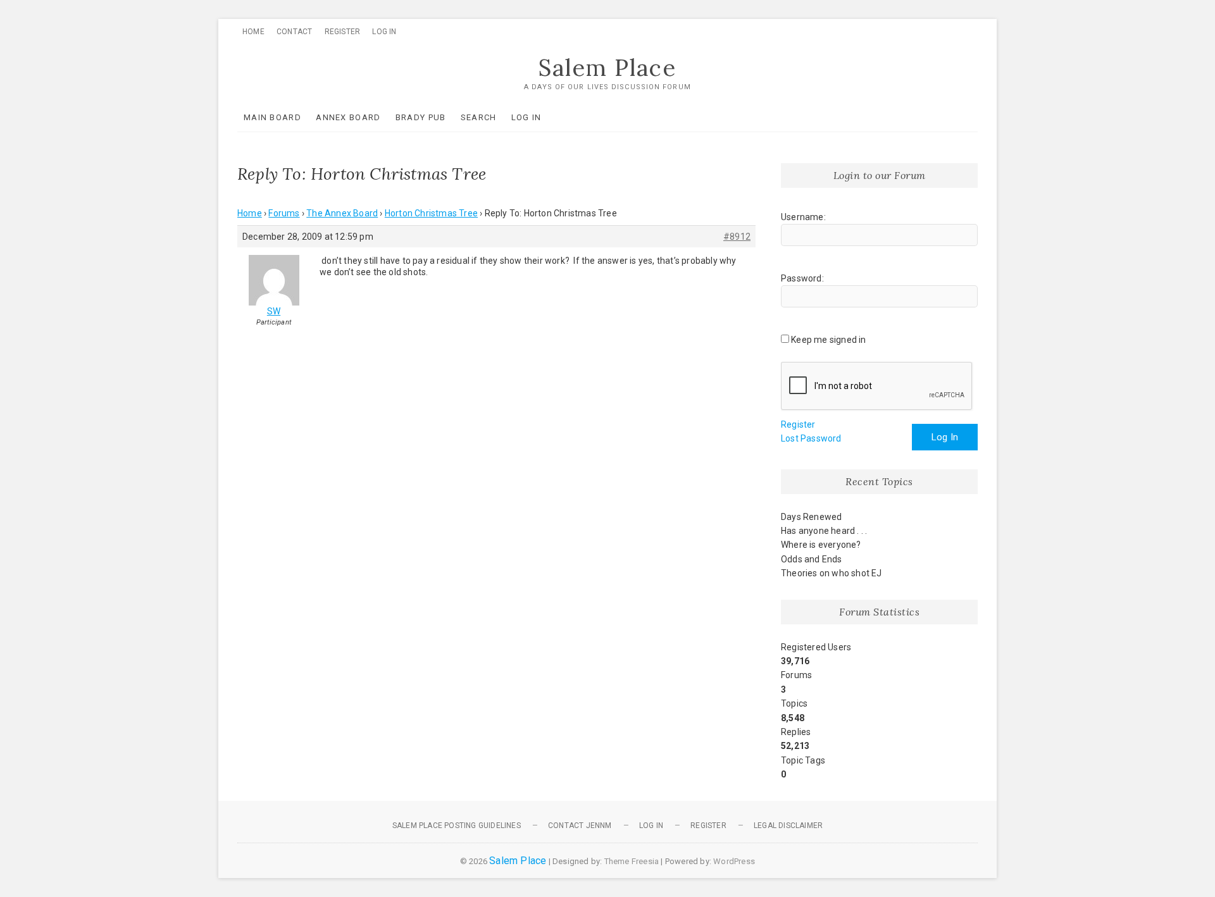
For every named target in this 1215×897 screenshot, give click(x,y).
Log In (384, 31)
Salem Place (607, 68)
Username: (803, 217)
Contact (294, 31)
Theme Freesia (631, 861)
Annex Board (348, 117)
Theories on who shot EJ (831, 573)
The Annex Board (342, 213)
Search (479, 117)
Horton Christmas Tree (431, 213)
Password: (802, 278)
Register (343, 31)
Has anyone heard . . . (824, 531)
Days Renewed (811, 517)
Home (253, 31)
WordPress (734, 861)
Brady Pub (421, 117)
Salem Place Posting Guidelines (456, 825)
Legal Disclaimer (788, 825)
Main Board (272, 117)
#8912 (737, 237)
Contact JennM (580, 825)
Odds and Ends (811, 559)
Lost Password (811, 438)
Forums (283, 213)
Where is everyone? (821, 545)
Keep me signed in (828, 340)
